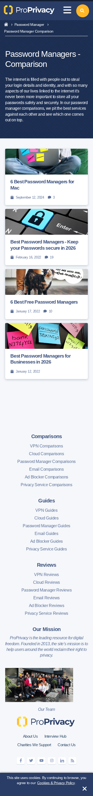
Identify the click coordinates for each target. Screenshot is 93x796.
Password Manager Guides (46, 526)
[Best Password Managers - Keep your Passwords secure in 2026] (46, 237)
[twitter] (31, 760)
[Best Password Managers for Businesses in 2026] (46, 351)
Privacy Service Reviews (46, 613)
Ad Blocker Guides (46, 541)
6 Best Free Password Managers (44, 302)
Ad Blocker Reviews (46, 605)
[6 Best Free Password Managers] (46, 294)
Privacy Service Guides (46, 549)
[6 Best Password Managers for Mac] (46, 177)
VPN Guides (46, 510)
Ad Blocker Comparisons (46, 477)
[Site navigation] (67, 11)
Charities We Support (34, 745)
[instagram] (52, 760)
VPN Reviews (46, 574)
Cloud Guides (46, 518)
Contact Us (67, 745)
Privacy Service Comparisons (46, 485)
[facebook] (21, 760)
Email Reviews (46, 598)
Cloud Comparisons (46, 454)
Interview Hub (55, 736)
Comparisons (46, 436)
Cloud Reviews (46, 582)
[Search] (82, 10)
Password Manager (29, 24)
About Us (30, 736)
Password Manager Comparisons (46, 461)
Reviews (46, 565)
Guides (46, 500)
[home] (6, 24)
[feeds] (72, 760)
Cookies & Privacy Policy (56, 783)
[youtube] (41, 760)
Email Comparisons (46, 469)
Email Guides (46, 533)
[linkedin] (62, 760)
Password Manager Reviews (46, 590)
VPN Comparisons (46, 446)
